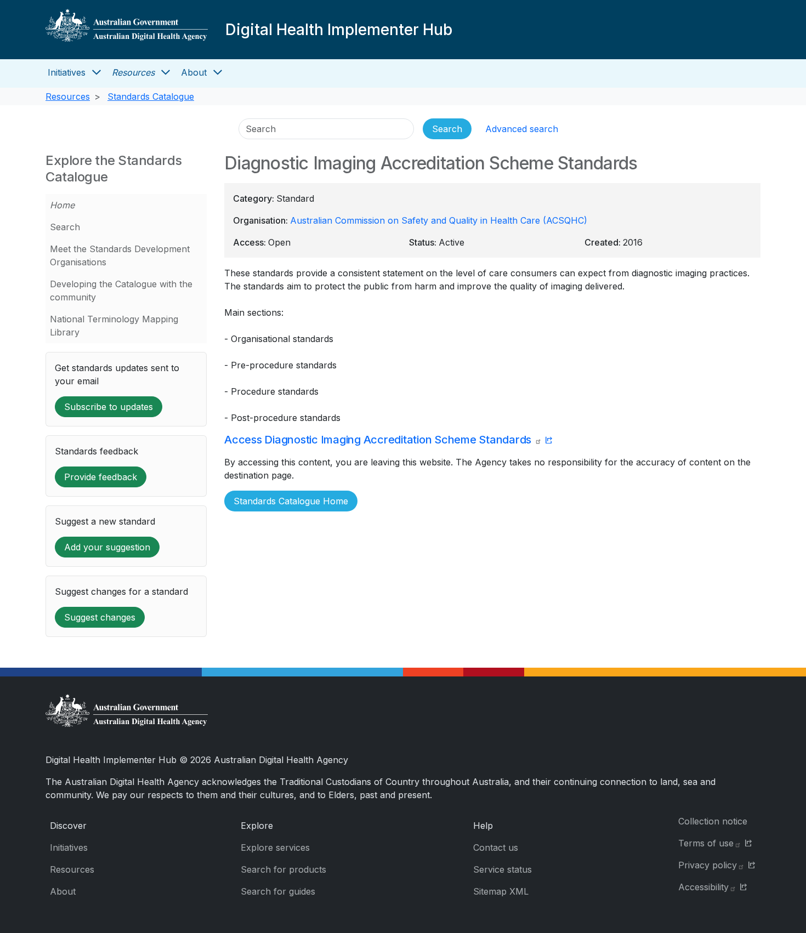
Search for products (283, 869)
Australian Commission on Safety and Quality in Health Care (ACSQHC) (438, 220)
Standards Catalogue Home (291, 501)
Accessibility (703, 886)
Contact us (495, 847)
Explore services (275, 847)
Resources (133, 72)
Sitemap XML (501, 891)
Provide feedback (100, 476)
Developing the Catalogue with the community (121, 290)
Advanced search (521, 128)
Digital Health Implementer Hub (338, 29)
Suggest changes (99, 617)
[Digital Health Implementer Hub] (127, 29)
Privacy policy (707, 865)
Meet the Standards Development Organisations (120, 255)
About (194, 72)
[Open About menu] (217, 72)
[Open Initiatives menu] (96, 72)
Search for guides (278, 891)
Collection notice (712, 821)
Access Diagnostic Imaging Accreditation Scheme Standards (379, 439)
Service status (502, 869)
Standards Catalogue (150, 96)
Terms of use (706, 843)
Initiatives (67, 72)
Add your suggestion (107, 547)
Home (62, 205)
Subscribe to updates (108, 406)
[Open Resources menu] (165, 72)
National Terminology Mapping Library (114, 326)
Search (65, 226)
